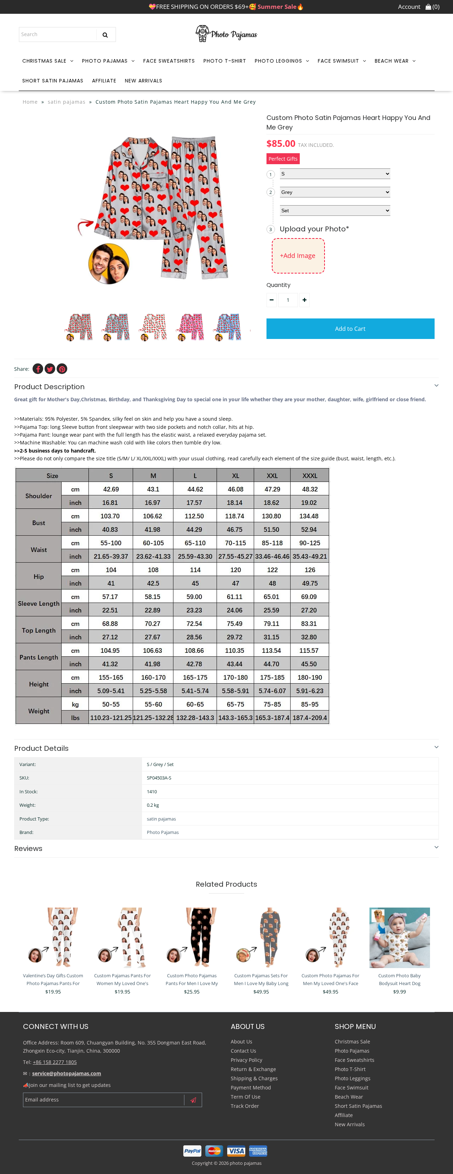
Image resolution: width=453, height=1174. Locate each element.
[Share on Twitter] (50, 368)
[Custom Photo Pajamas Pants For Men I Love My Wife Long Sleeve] (191, 938)
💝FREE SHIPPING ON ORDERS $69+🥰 (226, 6)
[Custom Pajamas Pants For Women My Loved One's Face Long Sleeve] (122, 938)
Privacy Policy (246, 1060)
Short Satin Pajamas (53, 80)
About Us (241, 1041)
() (435, 6)
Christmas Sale (44, 60)
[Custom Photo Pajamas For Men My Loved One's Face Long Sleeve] (330, 938)
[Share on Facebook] (38, 368)
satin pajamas (67, 101)
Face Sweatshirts (169, 60)
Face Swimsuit (338, 60)
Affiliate (104, 80)
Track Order (245, 1106)
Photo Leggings (278, 60)
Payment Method (251, 1087)
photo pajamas (246, 1163)
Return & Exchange (253, 1069)
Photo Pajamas (105, 60)
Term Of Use (245, 1096)
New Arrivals (143, 80)
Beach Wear (392, 60)
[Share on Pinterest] (62, 368)
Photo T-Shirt (224, 60)
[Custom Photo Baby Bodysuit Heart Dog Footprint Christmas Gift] (399, 938)
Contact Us (243, 1050)
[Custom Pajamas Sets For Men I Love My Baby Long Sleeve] (261, 938)
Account (409, 6)
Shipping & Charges (254, 1078)
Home (30, 101)
